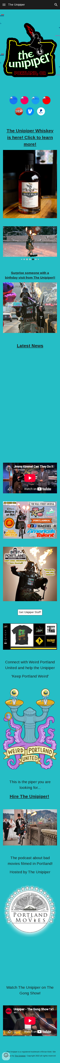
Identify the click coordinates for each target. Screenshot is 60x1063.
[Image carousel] (30, 243)
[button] (4, 4)
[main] (30, 137)
